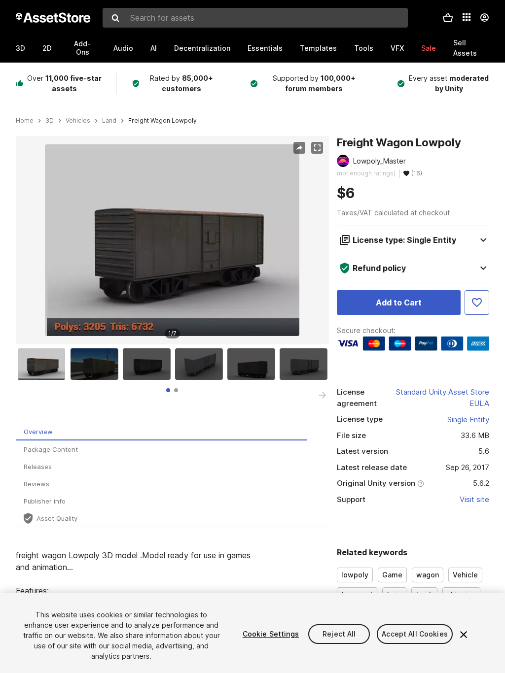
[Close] (463, 634)
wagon (427, 575)
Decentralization (202, 48)
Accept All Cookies (415, 634)
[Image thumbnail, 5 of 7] (253, 364)
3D (20, 48)
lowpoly (354, 575)
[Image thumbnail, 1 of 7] (44, 364)
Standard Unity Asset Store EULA (442, 397)
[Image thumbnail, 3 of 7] (149, 364)
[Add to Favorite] (477, 302)
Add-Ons (82, 47)
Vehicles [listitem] (78, 120)
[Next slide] (322, 395)
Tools (363, 48)
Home (25, 120)
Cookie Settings (271, 634)
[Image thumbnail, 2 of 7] (97, 364)
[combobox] (255, 18)
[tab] (168, 390)
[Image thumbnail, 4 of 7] (201, 364)
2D (47, 48)
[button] (448, 18)
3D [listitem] (49, 120)
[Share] (299, 148)
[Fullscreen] (317, 148)
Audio (123, 48)
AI (153, 48)
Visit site (474, 499)
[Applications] (466, 17)
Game (392, 575)
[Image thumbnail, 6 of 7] (306, 364)
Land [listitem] (109, 120)
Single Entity (468, 419)
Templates (318, 48)
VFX (397, 48)
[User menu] (484, 18)
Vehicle (465, 575)
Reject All (339, 634)
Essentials (265, 48)
